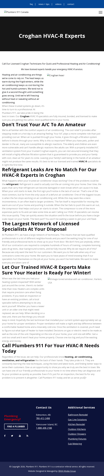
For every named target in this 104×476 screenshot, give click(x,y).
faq (31, 4)
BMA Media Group (67, 471)
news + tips (44, 4)
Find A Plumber (16, 426)
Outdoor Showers (77, 433)
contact (70, 4)
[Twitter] (12, 436)
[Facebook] (4, 436)
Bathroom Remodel (78, 414)
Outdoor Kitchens (77, 429)
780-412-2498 (43, 418)
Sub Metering (75, 443)
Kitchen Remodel (76, 424)
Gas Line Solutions (77, 419)
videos (58, 4)
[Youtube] (20, 436)
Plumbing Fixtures (77, 438)
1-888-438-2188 (44, 428)
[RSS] (27, 436)
